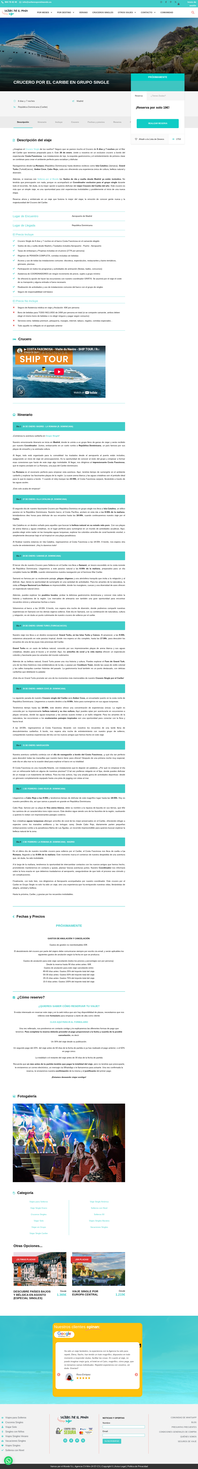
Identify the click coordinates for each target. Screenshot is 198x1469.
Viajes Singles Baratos (99, 1221)
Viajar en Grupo (38, 1227)
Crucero (75, 122)
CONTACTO (146, 12)
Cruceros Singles (39, 1214)
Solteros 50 (99, 1214)
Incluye (58, 122)
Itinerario (42, 122)
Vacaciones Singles (99, 1227)
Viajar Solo (39, 1221)
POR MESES (43, 12)
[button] (193, 12)
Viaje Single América (99, 1201)
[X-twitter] (176, 2)
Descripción (23, 122)
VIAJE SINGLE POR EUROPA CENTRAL (85, 1293)
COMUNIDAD (166, 12)
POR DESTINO (64, 12)
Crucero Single (32, 149)
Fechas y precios (96, 122)
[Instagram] (161, 2)
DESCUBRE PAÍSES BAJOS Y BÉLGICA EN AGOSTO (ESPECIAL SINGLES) (32, 1295)
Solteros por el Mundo (48, 179)
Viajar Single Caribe (39, 1233)
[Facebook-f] (166, 2)
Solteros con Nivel (99, 1208)
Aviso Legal (120, 1466)
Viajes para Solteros (38, 1201)
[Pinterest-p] (171, 2)
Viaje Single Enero (38, 1208)
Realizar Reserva (157, 123)
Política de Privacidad (137, 1466)
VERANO (83, 12)
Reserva (117, 122)
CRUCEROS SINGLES (102, 12)
